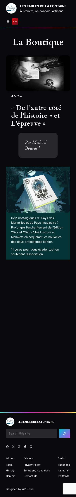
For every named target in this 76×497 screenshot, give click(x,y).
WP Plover (28, 489)
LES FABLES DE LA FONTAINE (43, 6)
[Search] (64, 433)
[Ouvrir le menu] (8, 21)
